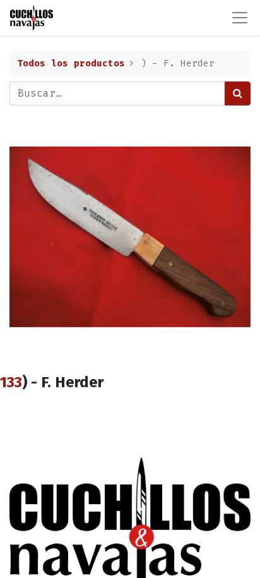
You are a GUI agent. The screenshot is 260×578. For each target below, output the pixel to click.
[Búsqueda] (238, 93)
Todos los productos (71, 63)
